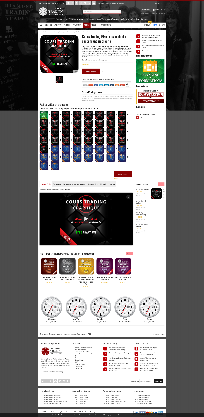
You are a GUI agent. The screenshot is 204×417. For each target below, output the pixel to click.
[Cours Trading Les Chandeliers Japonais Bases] (66, 115)
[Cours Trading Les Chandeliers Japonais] (122, 132)
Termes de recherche (55, 334)
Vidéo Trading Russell (112, 395)
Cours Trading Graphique (57, 32)
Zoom (75, 71)
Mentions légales (80, 364)
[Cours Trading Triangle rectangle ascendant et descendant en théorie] (88, 123)
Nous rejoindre (79, 360)
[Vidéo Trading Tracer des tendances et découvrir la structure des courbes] (55, 149)
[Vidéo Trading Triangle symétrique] (44, 157)
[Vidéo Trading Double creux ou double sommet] (77, 149)
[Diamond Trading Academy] (51, 11)
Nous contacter (82, 334)
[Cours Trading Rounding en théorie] (77, 132)
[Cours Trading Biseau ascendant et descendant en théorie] (59, 79)
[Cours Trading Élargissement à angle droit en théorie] (110, 123)
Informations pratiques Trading (84, 354)
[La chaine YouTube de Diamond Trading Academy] (81, 3)
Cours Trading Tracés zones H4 (155, 190)
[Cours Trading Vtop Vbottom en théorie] (55, 123)
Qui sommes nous (158, 334)
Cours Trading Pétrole (81, 397)
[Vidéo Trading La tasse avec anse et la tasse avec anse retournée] (110, 149)
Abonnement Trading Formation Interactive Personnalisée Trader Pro (86, 280)
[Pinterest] (89, 3)
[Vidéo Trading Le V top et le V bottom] (99, 149)
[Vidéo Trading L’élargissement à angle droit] (77, 157)
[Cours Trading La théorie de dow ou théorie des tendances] (77, 115)
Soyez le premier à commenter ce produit (94, 60)
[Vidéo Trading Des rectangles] (122, 157)
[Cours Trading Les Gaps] (55, 140)
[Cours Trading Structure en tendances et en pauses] (99, 115)
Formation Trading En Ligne (51, 395)
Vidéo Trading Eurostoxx (113, 399)
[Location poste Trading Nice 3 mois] (104, 266)
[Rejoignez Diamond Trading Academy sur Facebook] (72, 3)
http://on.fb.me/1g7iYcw (147, 365)
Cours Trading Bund (81, 401)
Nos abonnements (80, 349)
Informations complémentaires (74, 184)
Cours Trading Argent (81, 399)
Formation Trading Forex (51, 399)
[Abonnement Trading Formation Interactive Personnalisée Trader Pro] (86, 266)
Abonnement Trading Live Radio (49, 278)
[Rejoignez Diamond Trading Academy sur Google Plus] (77, 3)
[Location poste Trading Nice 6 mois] (123, 266)
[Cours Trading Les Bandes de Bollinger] (122, 140)
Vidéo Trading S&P (112, 397)
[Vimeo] (85, 3)
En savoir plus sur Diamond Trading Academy (52, 373)
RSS (89, 334)
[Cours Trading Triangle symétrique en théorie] (44, 149)
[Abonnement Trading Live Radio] (49, 266)
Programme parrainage (144, 401)
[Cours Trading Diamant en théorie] (88, 132)
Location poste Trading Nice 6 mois (123, 278)
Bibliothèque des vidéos (144, 403)
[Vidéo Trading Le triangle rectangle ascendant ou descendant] (122, 149)
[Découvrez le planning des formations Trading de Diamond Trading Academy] (150, 60)
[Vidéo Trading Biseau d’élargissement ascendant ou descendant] (88, 157)
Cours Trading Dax (80, 403)
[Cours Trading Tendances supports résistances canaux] (88, 115)
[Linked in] (94, 3)
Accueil (42, 32)
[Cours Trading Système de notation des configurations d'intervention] (99, 132)
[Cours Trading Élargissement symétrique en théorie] (99, 123)
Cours (47, 32)
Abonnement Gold (142, 399)
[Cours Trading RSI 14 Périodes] (110, 140)
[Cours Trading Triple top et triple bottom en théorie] (44, 123)
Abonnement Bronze (143, 395)
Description (57, 184)
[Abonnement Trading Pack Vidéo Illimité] (67, 266)
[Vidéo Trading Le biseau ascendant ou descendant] (55, 157)
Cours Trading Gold (81, 395)
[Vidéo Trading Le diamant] (55, 166)
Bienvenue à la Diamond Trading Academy (111, 3)
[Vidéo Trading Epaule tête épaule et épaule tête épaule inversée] (66, 149)
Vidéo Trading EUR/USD (113, 403)
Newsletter (135, 381)
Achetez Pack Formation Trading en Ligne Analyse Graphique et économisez (69, 108)
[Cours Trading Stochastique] (88, 140)
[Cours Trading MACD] (77, 140)
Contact (77, 358)
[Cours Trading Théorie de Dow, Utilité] (110, 132)
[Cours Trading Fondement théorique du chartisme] (55, 115)
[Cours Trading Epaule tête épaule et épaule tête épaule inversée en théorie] (110, 115)
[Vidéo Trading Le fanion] (110, 157)
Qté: (102, 71)
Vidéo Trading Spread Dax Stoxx (116, 401)
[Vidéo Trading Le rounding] (44, 166)
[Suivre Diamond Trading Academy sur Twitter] (68, 3)
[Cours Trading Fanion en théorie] (55, 132)
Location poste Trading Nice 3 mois (105, 278)
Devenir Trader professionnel (83, 347)
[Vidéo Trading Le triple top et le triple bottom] (88, 149)
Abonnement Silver (143, 397)
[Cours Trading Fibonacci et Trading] (44, 140)
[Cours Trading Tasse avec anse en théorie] (66, 123)
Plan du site (44, 334)
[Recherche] (119, 12)
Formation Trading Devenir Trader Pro (55, 401)
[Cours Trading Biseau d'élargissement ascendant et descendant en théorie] (122, 123)
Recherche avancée (70, 334)
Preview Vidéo (46, 184)
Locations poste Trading (82, 352)
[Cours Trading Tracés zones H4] (142, 193)
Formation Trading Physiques (52, 397)
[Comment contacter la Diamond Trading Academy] (150, 90)
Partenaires (78, 366)
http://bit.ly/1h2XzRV (146, 370)
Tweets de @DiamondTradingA (145, 114)
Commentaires (93, 184)
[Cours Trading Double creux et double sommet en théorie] (122, 115)
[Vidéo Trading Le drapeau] (99, 157)
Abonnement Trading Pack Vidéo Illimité (67, 278)
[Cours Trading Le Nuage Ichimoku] (99, 140)
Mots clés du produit (107, 184)
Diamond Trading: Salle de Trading (84, 412)
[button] (128, 197)
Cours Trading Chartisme (74, 32)
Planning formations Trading (52, 403)
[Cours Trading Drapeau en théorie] (44, 132)
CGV (76, 362)
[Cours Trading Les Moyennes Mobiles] (66, 140)
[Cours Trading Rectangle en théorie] (66, 132)
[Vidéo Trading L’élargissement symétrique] (66, 157)
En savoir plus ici (137, 415)
